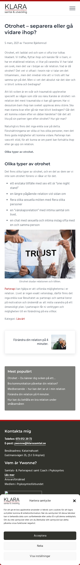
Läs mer (10, 475)
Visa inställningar (40, 556)
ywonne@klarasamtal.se (30, 443)
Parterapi (10, 289)
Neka (40, 546)
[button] (74, 501)
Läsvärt (20, 319)
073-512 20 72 (24, 439)
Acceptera (40, 536)
